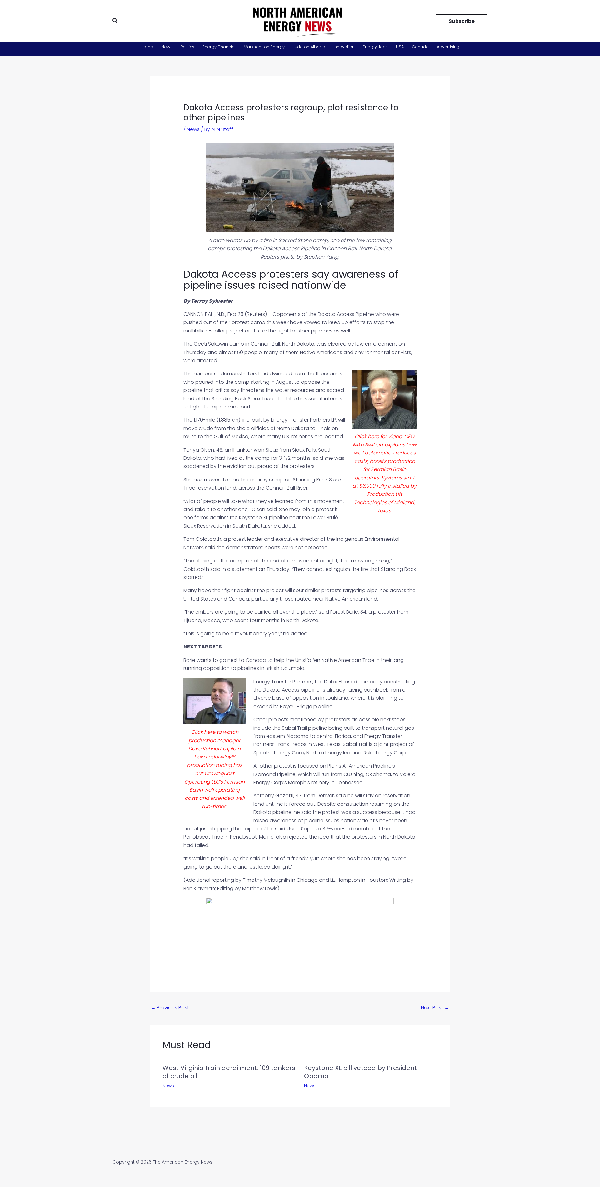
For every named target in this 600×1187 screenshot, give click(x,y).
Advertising (448, 47)
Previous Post (170, 1007)
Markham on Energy (264, 47)
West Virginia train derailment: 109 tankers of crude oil (228, 1071)
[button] (115, 21)
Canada (420, 47)
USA (400, 47)
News (166, 47)
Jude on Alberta (309, 47)
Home (147, 47)
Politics (187, 47)
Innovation (344, 47)
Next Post (435, 1007)
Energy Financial (219, 47)
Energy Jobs (375, 47)
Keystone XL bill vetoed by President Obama (360, 1071)
